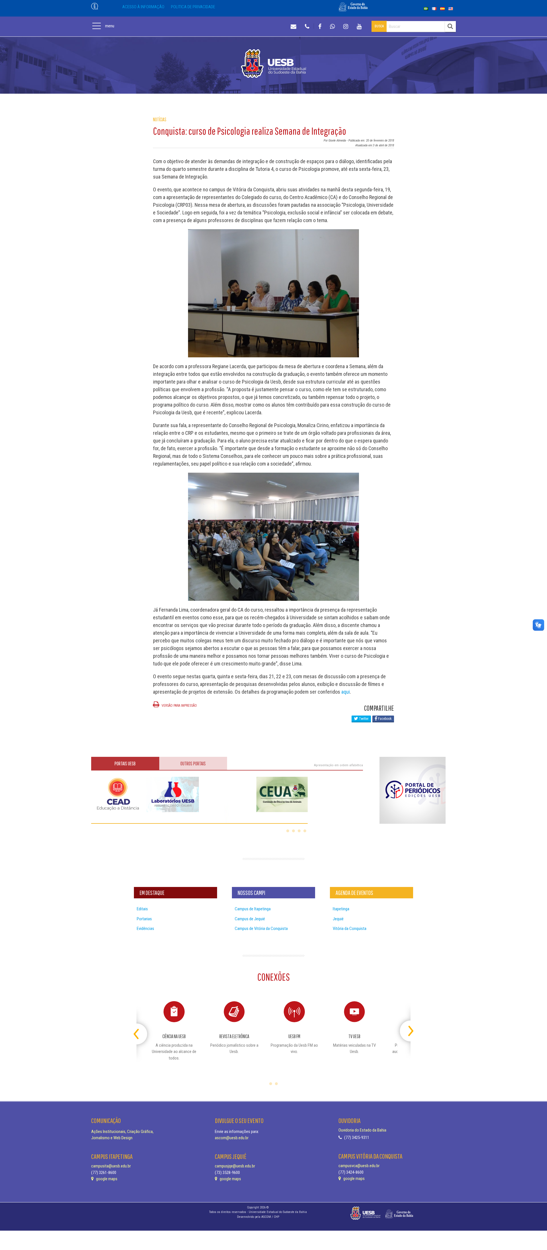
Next (405, 1028)
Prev (141, 1028)
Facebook (384, 719)
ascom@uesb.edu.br (231, 1137)
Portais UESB (125, 764)
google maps (106, 1178)
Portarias (144, 918)
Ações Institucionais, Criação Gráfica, (122, 1131)
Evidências (145, 928)
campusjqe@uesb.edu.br (235, 1166)
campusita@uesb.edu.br (111, 1166)
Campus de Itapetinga (253, 908)
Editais (142, 908)
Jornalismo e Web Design (111, 1137)
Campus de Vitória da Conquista (261, 928)
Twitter (363, 719)
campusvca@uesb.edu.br (358, 1165)
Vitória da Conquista (349, 928)
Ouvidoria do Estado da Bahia (362, 1130)
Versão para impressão (179, 706)
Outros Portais (193, 764)
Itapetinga (341, 908)
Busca (379, 26)
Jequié (338, 918)
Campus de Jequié (250, 918)
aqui (345, 692)
